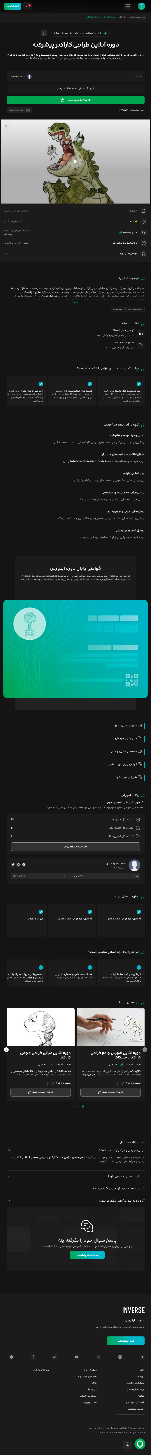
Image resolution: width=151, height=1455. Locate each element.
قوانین (141, 1396)
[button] (144, 1051)
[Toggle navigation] (128, 6)
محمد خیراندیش (116, 863)
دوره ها (141, 1376)
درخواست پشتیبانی (87, 1255)
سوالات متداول (41, 1370)
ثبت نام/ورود (12, 6)
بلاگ (94, 1383)
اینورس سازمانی (136, 1409)
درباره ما (92, 1389)
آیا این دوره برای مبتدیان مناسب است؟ (121, 1150)
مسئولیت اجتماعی (135, 1383)
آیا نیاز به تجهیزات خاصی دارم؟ (126, 1177)
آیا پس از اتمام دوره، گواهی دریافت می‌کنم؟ (118, 1189)
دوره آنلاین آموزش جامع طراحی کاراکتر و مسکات (116, 1055)
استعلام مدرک (89, 1370)
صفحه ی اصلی (135, 17)
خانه (142, 1370)
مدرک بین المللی (88, 1396)
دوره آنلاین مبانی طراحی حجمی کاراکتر (45, 1055)
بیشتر (75, 302)
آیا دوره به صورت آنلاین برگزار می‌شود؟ (121, 1201)
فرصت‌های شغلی (136, 1389)
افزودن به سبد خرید (79, 100)
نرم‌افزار (122, 17)
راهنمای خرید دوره (135, 1402)
